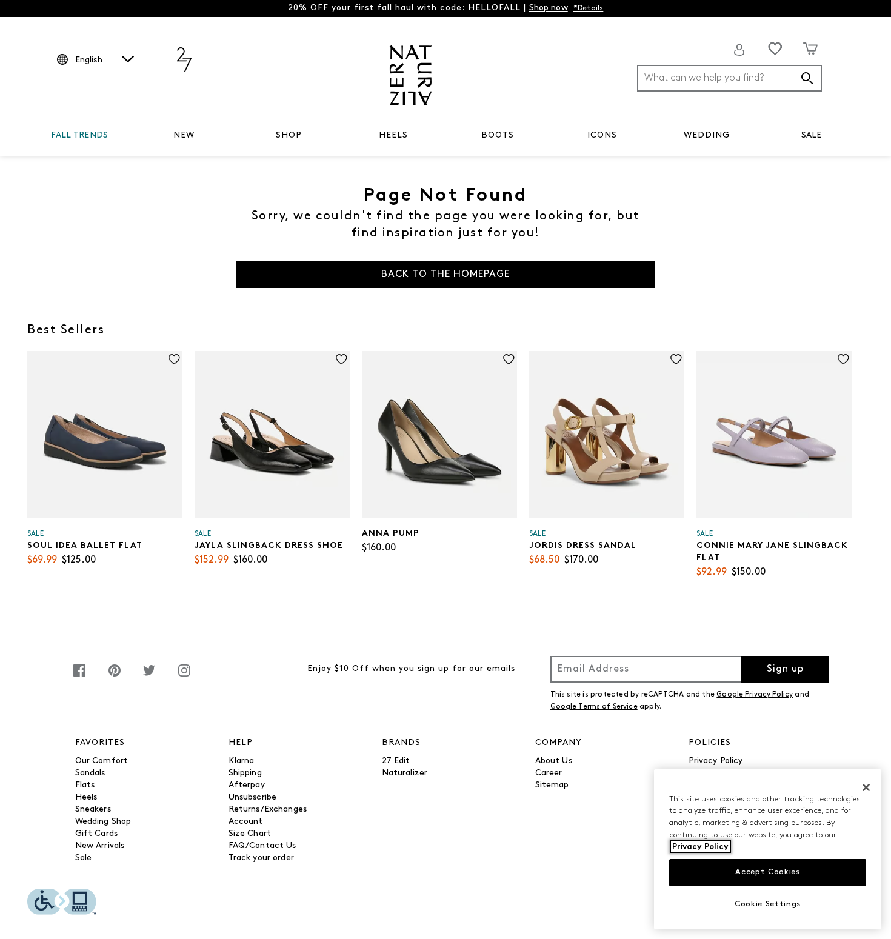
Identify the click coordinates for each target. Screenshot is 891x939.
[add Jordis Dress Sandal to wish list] (676, 359)
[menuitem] (79, 137)
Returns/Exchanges (268, 809)
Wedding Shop (103, 821)
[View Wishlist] (775, 48)
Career (548, 773)
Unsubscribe (253, 797)
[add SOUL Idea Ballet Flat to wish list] (174, 359)
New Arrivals (100, 845)
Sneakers (93, 809)
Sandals (90, 773)
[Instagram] (184, 676)
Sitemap (552, 785)
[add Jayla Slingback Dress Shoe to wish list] (341, 359)
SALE (811, 135)
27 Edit (396, 761)
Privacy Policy (716, 761)
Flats (85, 785)
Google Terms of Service (594, 706)
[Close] (866, 787)
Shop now (548, 8)
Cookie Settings (768, 904)
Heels (86, 797)
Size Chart (250, 833)
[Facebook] (79, 676)
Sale (83, 858)
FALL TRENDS (79, 135)
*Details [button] (588, 8)
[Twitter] (149, 676)
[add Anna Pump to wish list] (509, 359)
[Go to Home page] (411, 75)
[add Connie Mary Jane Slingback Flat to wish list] (843, 359)
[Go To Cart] (811, 48)
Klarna (242, 761)
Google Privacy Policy (754, 694)
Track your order (261, 858)
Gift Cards (96, 833)
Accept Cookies (767, 872)
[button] (114, 136)
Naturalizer (405, 773)
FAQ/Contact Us (262, 845)
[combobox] (729, 78)
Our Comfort (101, 761)
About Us (553, 761)
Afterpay (247, 785)
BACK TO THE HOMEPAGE (445, 274)
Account (246, 821)
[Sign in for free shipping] (739, 49)
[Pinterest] (114, 676)
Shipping (245, 773)
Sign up (785, 669)
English (88, 60)
